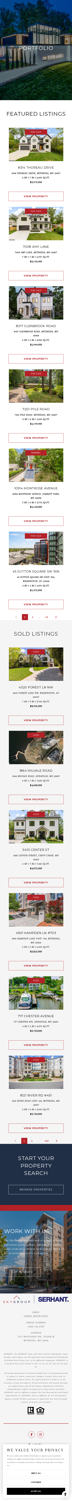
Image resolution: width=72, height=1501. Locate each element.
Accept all (36, 1491)
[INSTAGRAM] (40, 1434)
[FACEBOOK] (31, 1434)
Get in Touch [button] (22, 1272)
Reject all (36, 1473)
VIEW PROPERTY (36, 196)
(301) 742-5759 (36, 1326)
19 (46, 617)
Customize (36, 1482)
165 (47, 1141)
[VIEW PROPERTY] (36, 193)
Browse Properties (36, 1189)
